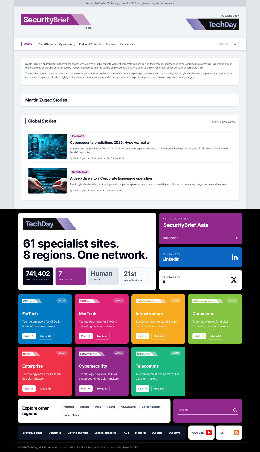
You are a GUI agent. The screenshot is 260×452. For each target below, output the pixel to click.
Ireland (111, 406)
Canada (84, 406)
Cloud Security (47, 44)
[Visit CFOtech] (38, 301)
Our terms (175, 432)
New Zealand (128, 406)
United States (71, 415)
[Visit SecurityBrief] (94, 353)
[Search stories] (235, 410)
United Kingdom (151, 406)
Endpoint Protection (90, 44)
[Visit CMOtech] (94, 301)
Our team (157, 432)
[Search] (235, 44)
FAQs (126, 432)
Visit (27, 336)
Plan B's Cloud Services (84, 447)
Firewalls (111, 44)
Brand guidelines (32, 432)
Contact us (55, 432)
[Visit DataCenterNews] (151, 301)
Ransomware (127, 44)
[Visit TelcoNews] (151, 353)
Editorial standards (105, 432)
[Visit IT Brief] (38, 353)
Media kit (45, 336)
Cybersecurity (67, 44)
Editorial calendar (78, 432)
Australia (68, 406)
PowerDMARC (130, 447)
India (98, 406)
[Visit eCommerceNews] (208, 301)
